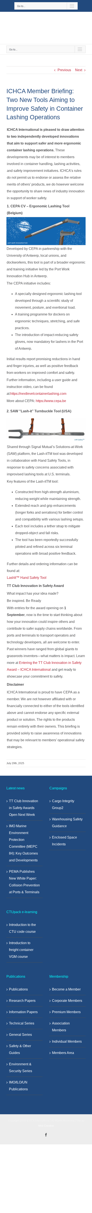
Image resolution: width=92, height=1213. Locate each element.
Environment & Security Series (20, 1067)
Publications (18, 989)
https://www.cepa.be (51, 401)
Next (78, 70)
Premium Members (66, 1012)
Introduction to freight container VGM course (21, 949)
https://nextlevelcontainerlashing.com (38, 393)
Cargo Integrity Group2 (63, 804)
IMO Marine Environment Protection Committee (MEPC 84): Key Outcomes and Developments (23, 843)
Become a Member (66, 989)
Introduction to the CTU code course (22, 928)
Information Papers (23, 1012)
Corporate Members (67, 1000)
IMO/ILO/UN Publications (18, 1085)
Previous (64, 70)
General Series (20, 1034)
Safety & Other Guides (20, 1049)
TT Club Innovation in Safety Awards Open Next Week (23, 808)
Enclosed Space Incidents (64, 841)
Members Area (63, 1053)
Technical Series (21, 1023)
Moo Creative (46, 1125)
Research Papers (22, 1000)
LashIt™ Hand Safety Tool (26, 577)
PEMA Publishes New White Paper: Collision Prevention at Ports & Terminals (24, 882)
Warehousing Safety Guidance (67, 822)
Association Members (61, 1026)
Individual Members (67, 1041)
